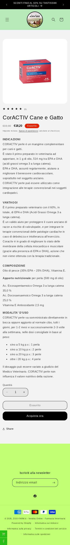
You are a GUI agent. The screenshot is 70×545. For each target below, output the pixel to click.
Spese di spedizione (28, 131)
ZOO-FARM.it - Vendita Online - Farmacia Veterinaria (39, 518)
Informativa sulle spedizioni (36, 534)
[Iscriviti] (54, 482)
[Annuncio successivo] (63, 5)
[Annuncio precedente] (7, 5)
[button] (7, 20)
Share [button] (10, 428)
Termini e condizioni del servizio (50, 529)
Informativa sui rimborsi (46, 523)
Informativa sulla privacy (19, 529)
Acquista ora (35, 415)
